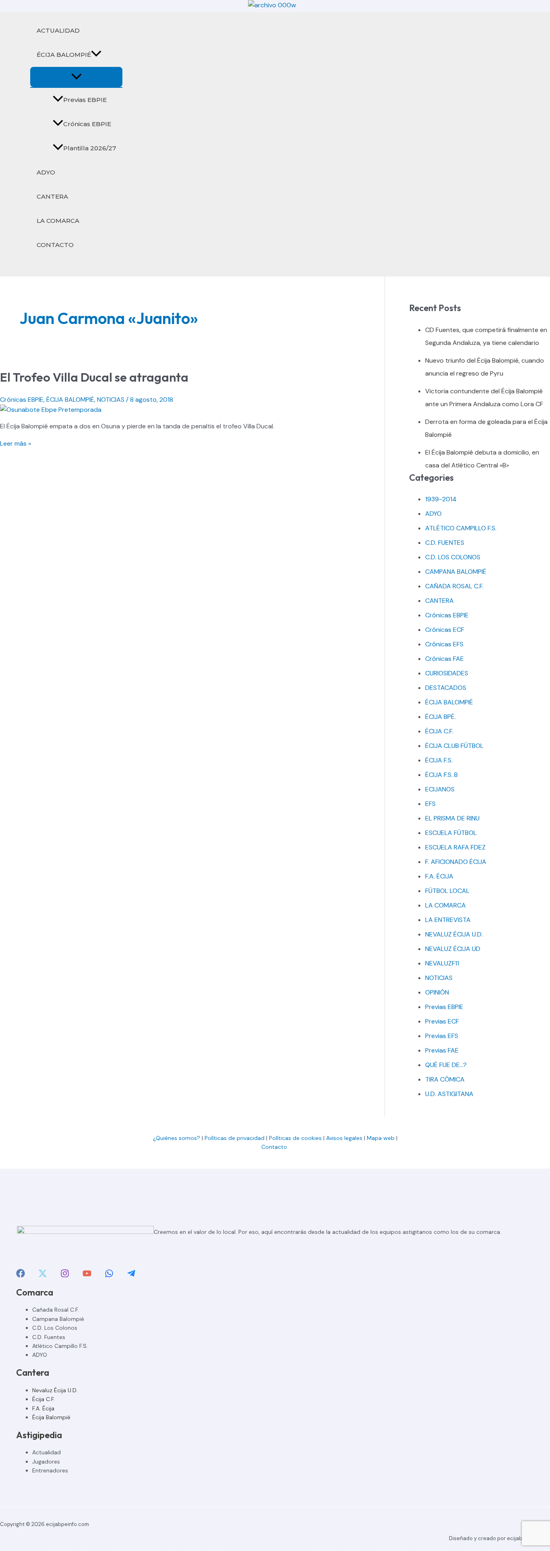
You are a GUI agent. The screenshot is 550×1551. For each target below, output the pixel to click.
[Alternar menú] (76, 77)
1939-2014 (441, 499)
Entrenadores (50, 1470)
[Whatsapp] (109, 1275)
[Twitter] (42, 1275)
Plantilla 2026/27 (89, 148)
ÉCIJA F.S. (439, 760)
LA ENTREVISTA (448, 920)
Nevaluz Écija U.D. (55, 1390)
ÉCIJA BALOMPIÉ (64, 54)
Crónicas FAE (444, 658)
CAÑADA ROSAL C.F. (454, 586)
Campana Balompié (58, 1319)
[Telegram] (131, 1275)
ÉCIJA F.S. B (441, 774)
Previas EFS (441, 1036)
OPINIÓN (437, 992)
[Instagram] (64, 1275)
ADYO (46, 172)
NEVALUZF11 (442, 963)
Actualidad (46, 1452)
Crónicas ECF (444, 629)
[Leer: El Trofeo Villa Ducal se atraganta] (50, 409)
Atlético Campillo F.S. (60, 1346)
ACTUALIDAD (58, 30)
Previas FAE (442, 1050)
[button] (96, 55)
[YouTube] (87, 1275)
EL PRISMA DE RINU (452, 818)
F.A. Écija (43, 1408)
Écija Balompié (51, 1417)
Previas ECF (442, 1021)
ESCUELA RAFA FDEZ (455, 847)
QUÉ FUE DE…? (446, 1065)
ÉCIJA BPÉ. (440, 716)
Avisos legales (344, 1138)
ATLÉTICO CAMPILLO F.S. (460, 528)
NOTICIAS (110, 399)
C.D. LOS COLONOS (452, 557)
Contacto (275, 1146)
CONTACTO (55, 245)
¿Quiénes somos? (176, 1138)
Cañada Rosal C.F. (55, 1309)
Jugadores (46, 1461)
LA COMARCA (58, 220)
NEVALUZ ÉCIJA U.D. (454, 934)
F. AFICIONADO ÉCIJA (455, 862)
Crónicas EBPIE (87, 124)
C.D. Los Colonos (54, 1327)
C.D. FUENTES (444, 542)
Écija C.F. (43, 1399)
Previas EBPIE (85, 100)
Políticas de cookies (295, 1138)
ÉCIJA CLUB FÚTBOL (454, 745)
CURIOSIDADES (446, 673)
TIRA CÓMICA (445, 1079)
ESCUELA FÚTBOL (451, 832)
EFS (430, 803)
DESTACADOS (445, 687)
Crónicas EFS (444, 644)
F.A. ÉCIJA (439, 876)
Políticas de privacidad (235, 1138)
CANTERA (52, 196)
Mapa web (381, 1138)
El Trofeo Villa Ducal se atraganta (94, 377)
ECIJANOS (440, 789)
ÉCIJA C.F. (439, 731)
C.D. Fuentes (48, 1337)
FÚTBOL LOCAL (447, 891)
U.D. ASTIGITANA (449, 1094)
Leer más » (15, 443)
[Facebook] (20, 1275)
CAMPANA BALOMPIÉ (455, 571)
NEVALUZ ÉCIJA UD (452, 949)
